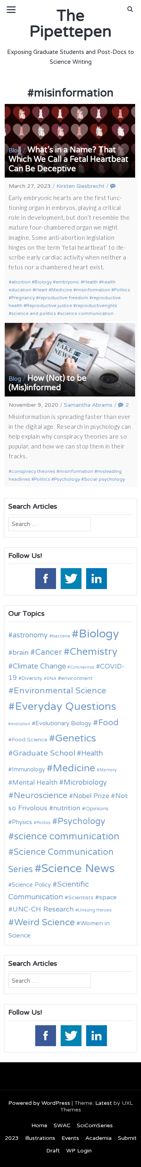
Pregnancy (23, 297)
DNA (51, 678)
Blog (15, 150)
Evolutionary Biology (63, 723)
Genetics (75, 738)
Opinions (96, 808)
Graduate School (44, 753)
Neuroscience (40, 795)
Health (90, 282)
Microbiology (85, 782)
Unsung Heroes (95, 910)
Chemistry (94, 652)
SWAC (62, 1125)
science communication (87, 313)
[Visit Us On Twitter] (70, 578)
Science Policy (31, 884)
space (108, 897)
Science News (78, 868)
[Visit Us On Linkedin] (96, 578)
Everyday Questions (65, 706)
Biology (43, 282)
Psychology (67, 479)
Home (39, 1125)
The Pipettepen (70, 23)
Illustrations (40, 1138)
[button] (130, 9)
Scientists (81, 897)
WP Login (79, 1150)
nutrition (66, 808)
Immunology (28, 769)
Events (70, 1138)
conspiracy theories (33, 471)
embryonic (68, 282)
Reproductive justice (49, 305)
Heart (41, 290)
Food (108, 723)
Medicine (61, 290)
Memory (108, 769)
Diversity (32, 679)
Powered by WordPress (39, 1103)
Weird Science (44, 922)
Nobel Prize (91, 796)
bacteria (61, 636)
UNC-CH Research (43, 909)
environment (76, 678)
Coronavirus (82, 667)
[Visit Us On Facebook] (45, 578)
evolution (20, 723)
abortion (21, 282)
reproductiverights (96, 305)
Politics (122, 290)
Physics (22, 822)
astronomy (30, 635)
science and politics (33, 313)
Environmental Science (60, 690)
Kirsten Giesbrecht (80, 186)
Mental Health (35, 782)
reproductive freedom (63, 297)
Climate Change (39, 666)
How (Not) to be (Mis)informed (48, 383)
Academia (98, 1138)
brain (21, 652)
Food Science (29, 739)
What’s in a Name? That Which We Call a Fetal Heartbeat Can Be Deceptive (68, 159)
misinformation (93, 290)
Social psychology (104, 479)
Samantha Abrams (88, 405)
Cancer (48, 652)
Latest (103, 1103)
